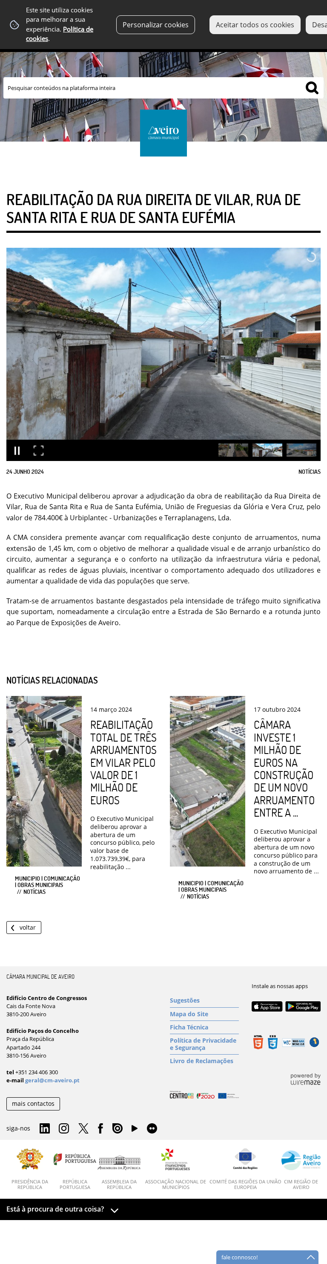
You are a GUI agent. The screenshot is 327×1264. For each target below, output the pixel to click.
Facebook (100, 1128)
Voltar (28, 927)
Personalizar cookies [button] (156, 24)
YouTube (135, 1130)
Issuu (117, 1128)
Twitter (83, 1128)
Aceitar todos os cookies (255, 24)
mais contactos (33, 1103)
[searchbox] (163, 88)
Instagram (64, 1128)
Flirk (152, 1128)
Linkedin (45, 1128)
